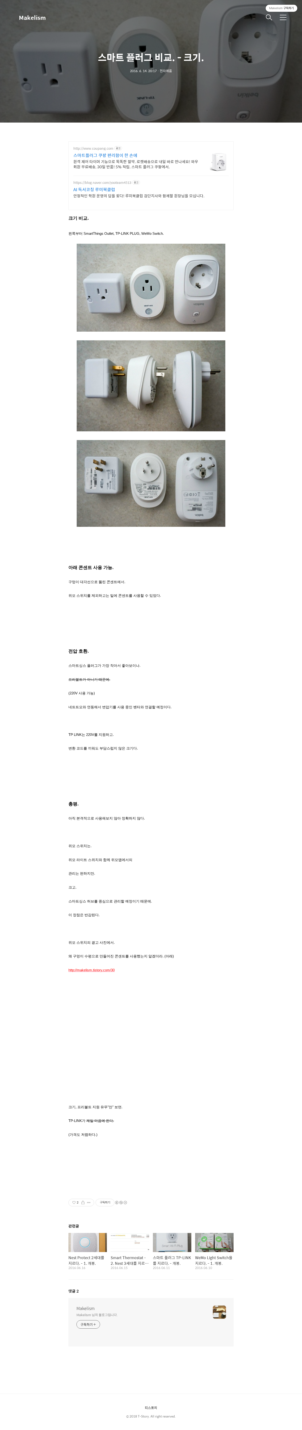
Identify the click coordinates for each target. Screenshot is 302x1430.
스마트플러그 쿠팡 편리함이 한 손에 (105, 155)
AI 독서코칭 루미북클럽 (94, 189)
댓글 (73, 1291)
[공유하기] (83, 1202)
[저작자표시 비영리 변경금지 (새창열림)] (120, 1202)
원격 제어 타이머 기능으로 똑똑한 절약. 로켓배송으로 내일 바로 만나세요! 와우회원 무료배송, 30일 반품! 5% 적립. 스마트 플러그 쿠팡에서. (135, 164)
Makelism (32, 17)
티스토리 (151, 1407)
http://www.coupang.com (93, 148)
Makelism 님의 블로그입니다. (97, 1314)
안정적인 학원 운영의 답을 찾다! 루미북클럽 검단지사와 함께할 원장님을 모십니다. (138, 195)
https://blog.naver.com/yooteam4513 (102, 183)
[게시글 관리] (89, 1202)
